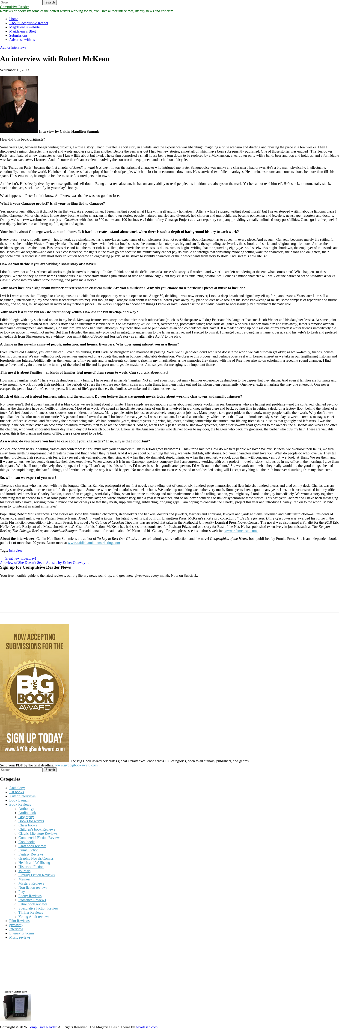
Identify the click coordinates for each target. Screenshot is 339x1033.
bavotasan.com (147, 1027)
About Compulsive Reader (28, 23)
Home (13, 19)
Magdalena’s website (24, 27)
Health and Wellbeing (34, 863)
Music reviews (19, 937)
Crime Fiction (28, 850)
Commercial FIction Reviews (39, 838)
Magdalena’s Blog (22, 31)
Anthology (17, 788)
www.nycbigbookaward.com (76, 765)
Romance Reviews (32, 900)
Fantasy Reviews (30, 854)
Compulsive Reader (14, 7)
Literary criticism (21, 933)
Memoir (24, 879)
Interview (16, 551)
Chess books (27, 825)
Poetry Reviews (30, 896)
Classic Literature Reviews (37, 833)
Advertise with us (22, 40)
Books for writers (31, 821)
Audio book (27, 813)
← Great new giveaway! (18, 558)
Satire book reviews (32, 904)
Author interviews (13, 47)
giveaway (16, 925)
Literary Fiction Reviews (36, 875)
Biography (26, 817)
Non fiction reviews (32, 887)
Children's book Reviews (36, 829)
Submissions (18, 35)
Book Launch (19, 800)
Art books (16, 792)
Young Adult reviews (33, 917)
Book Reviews (20, 804)
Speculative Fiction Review (38, 908)
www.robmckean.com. (241, 531)
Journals (24, 871)
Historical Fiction (31, 867)
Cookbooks (26, 842)
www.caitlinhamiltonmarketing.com (94, 543)
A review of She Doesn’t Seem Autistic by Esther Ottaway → (45, 563)
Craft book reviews (32, 846)
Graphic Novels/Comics (36, 858)
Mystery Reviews (31, 883)
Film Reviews (19, 921)
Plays (22, 892)
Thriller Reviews (30, 912)
